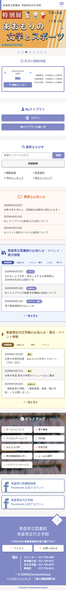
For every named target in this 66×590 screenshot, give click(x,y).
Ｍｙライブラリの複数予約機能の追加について (30, 292)
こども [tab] (49, 262)
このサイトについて (20, 578)
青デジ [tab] (59, 262)
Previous (4, 28)
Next (62, 28)
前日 (5, 72)
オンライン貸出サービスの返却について (26, 232)
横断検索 (11, 172)
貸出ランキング (43, 178)
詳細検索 (33, 163)
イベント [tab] (45, 345)
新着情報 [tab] (8, 262)
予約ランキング (14, 178)
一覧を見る (31, 315)
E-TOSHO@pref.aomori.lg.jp (34, 574)
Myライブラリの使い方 (33, 127)
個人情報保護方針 (46, 578)
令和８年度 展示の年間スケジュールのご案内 (29, 375)
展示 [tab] (33, 345)
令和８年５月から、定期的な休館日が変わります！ (32, 209)
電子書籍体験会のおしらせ (21, 306)
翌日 (31, 72)
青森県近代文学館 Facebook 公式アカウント (27, 502)
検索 (58, 155)
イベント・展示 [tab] (35, 262)
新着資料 (40, 172)
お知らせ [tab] (20, 262)
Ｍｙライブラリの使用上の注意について (26, 221)
